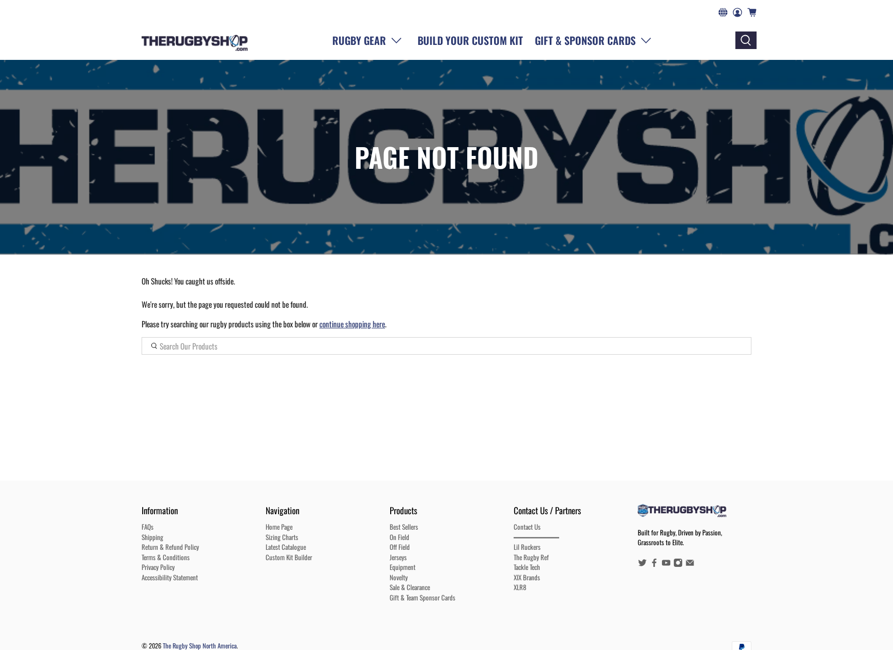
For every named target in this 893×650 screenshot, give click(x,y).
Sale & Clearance (410, 587)
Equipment (402, 567)
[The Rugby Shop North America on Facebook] (654, 564)
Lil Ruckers (527, 547)
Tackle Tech (527, 567)
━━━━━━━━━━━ (536, 537)
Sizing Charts (282, 537)
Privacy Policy (158, 567)
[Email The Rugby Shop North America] (690, 564)
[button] (595, 40)
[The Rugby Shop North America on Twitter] (642, 564)
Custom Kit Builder (289, 557)
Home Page (279, 526)
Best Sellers (404, 526)
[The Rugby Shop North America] (194, 40)
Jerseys (398, 557)
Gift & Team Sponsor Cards (422, 597)
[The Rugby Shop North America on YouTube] (666, 564)
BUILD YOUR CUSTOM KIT (470, 40)
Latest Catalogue (286, 547)
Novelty (399, 577)
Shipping (152, 537)
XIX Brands (527, 577)
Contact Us (527, 526)
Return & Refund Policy (170, 547)
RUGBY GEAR (359, 40)
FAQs (147, 526)
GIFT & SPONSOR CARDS (585, 40)
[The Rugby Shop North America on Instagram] (678, 564)
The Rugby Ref (531, 557)
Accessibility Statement (170, 577)
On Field (399, 537)
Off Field (400, 547)
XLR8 (520, 587)
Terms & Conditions (166, 557)
